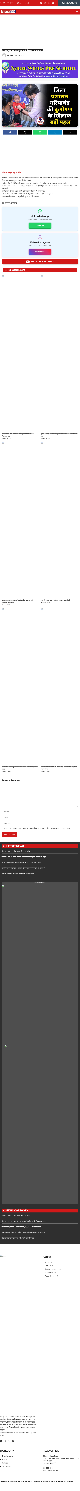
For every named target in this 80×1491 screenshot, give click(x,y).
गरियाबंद (7, 203)
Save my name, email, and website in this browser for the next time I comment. (37, 828)
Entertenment (7, 1456)
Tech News (6, 1466)
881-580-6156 (48, 1468)
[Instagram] (45, 3)
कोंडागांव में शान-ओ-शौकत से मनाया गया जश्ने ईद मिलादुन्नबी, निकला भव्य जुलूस (24, 857)
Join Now (40, 225)
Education (6, 1459)
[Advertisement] (40, 31)
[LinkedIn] (49, 3)
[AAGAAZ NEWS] (8, 11)
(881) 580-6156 (8, 3)
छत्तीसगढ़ (14, 203)
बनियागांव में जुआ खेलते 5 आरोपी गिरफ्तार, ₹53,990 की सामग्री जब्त (21, 862)
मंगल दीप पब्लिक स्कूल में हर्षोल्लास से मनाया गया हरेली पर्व (55, 600)
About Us (48, 1262)
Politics (5, 1463)
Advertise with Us (51, 1276)
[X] (53, 3)
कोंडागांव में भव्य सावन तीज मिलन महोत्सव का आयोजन (16, 851)
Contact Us (49, 1266)
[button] (71, 11)
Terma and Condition (53, 1269)
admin (12, 55)
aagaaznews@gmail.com (28, 3)
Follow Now (40, 252)
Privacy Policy (50, 1273)
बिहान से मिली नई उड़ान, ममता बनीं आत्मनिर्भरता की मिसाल (18, 873)
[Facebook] (41, 3)
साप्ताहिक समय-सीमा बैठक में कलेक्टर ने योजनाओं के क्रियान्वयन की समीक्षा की (23, 868)
